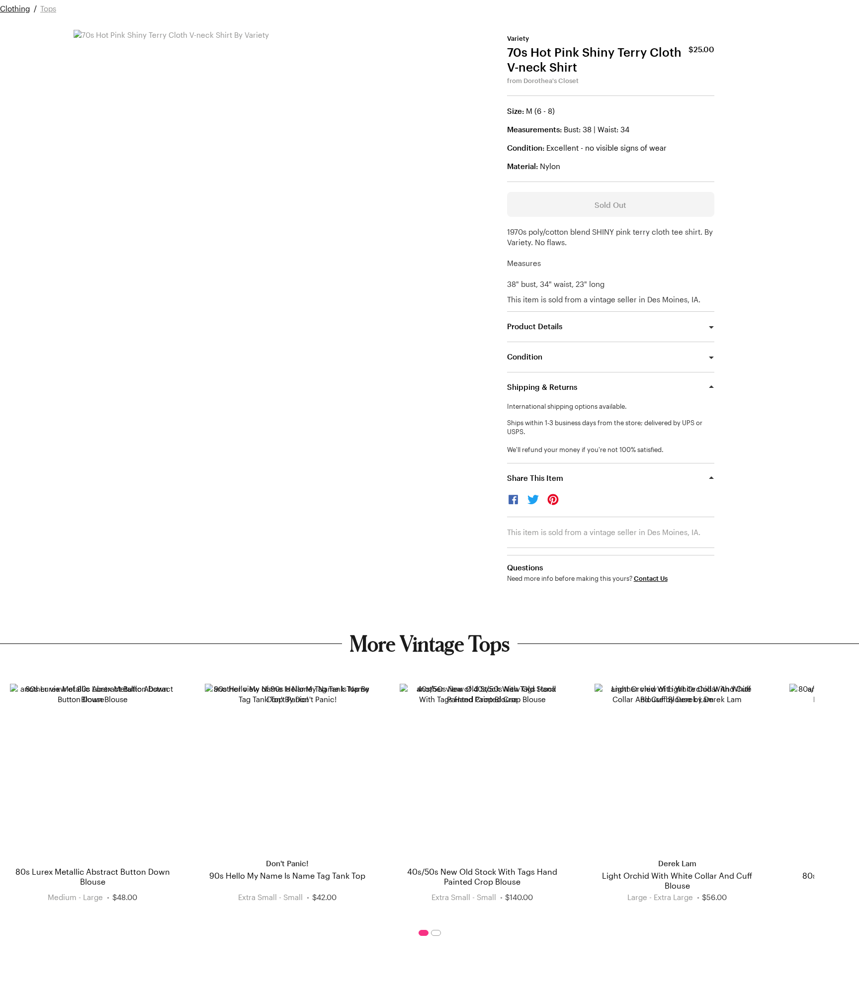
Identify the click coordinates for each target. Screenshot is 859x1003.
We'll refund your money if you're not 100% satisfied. (585, 450)
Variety (518, 38)
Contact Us (651, 578)
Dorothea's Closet (551, 81)
